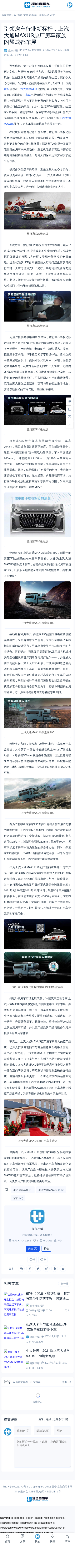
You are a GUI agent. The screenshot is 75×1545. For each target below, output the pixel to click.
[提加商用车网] (37, 5)
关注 (32, 1248)
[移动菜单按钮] (5, 5)
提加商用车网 (64, 1486)
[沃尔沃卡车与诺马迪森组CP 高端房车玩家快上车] (14, 1332)
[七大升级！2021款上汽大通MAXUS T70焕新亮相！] (14, 1359)
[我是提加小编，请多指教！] (37, 1216)
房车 (6, 89)
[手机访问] (69, 409)
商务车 (33, 15)
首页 (20, 15)
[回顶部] (69, 425)
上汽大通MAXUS (28, 89)
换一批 (64, 1283)
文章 (25, 15)
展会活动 (44, 15)
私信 (46, 1248)
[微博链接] (69, 401)
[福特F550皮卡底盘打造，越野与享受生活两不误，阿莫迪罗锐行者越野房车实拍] (14, 1304)
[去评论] (69, 417)
